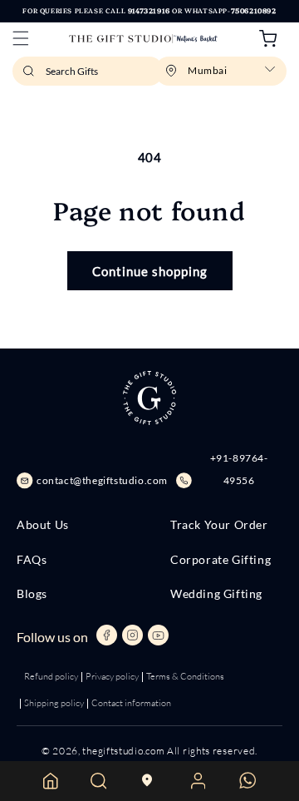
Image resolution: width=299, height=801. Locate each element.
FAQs (32, 559)
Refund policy (51, 676)
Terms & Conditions (185, 676)
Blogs (32, 594)
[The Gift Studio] (143, 38)
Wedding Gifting (216, 594)
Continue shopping (150, 271)
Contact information (131, 703)
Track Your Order (219, 525)
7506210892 (254, 10)
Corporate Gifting (220, 559)
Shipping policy (54, 703)
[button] (20, 38)
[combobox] (88, 71)
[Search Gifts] (30, 75)
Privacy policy (112, 676)
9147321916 (149, 10)
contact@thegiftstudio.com (102, 480)
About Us (43, 525)
